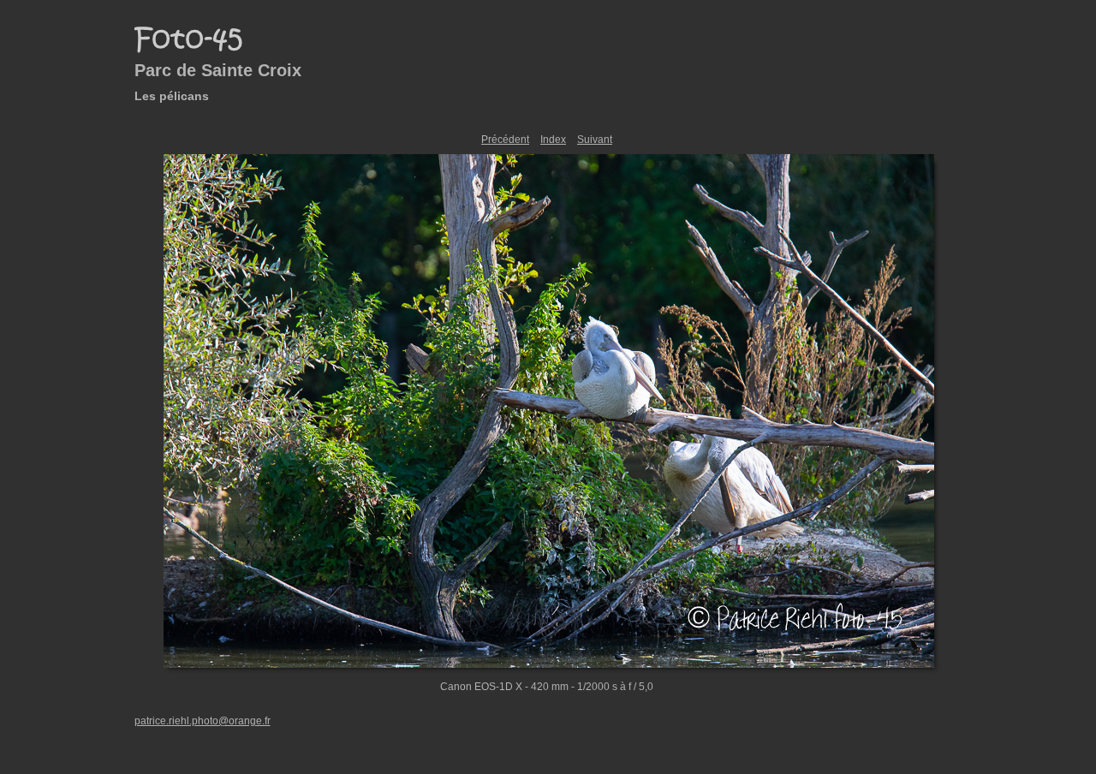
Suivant (594, 140)
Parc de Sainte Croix (217, 70)
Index (553, 140)
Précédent (505, 140)
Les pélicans (171, 96)
